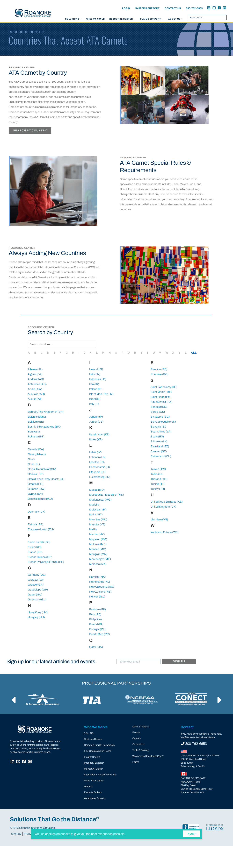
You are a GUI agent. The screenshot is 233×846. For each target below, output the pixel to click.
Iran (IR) (94, 384)
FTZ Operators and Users (97, 751)
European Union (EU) (41, 529)
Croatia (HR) (35, 483)
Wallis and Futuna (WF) (165, 532)
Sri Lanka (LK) (159, 441)
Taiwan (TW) (158, 469)
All (194, 352)
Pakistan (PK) (97, 609)
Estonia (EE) (35, 524)
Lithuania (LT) (97, 472)
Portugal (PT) (97, 629)
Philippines (95, 619)
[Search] (224, 17)
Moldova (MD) (98, 544)
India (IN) (94, 374)
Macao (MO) (97, 489)
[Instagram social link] (224, 8)
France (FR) (35, 552)
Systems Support (147, 8)
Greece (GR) (36, 584)
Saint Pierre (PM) (161, 396)
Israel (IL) (94, 398)
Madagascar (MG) (100, 499)
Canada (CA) (36, 449)
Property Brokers (93, 792)
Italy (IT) (94, 403)
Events (136, 732)
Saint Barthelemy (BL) (164, 387)
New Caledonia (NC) (101, 586)
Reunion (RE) (159, 369)
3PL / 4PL (89, 733)
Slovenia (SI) (158, 426)
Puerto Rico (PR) (99, 634)
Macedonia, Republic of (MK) (106, 494)
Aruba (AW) (35, 389)
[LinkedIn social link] (208, 8)
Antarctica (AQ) (37, 384)
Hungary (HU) (36, 617)
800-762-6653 (194, 8)
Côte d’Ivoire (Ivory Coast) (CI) (46, 479)
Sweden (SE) (159, 451)
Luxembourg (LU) (99, 476)
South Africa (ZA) (161, 431)
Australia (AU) (36, 394)
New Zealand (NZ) (100, 591)
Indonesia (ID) (97, 379)
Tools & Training (140, 750)
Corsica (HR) (36, 474)
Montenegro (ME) (100, 559)
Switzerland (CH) (161, 456)
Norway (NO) (97, 596)
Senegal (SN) (159, 406)
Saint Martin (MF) (161, 391)
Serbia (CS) (158, 411)
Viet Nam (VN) (159, 519)
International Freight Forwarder (100, 774)
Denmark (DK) (36, 511)
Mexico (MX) (97, 534)
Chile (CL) (34, 464)
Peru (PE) (95, 614)
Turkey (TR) (158, 488)
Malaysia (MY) (98, 509)
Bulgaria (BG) (36, 436)
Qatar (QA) (96, 646)
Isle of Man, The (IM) (101, 394)
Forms (135, 762)
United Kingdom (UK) (163, 506)
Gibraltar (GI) (36, 579)
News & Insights (140, 726)
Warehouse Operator (95, 798)
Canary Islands (37, 454)
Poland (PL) (96, 624)
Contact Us (173, 8)
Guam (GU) (35, 594)
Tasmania (157, 474)
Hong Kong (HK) (38, 612)
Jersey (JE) (96, 421)
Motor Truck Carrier (94, 780)
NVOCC (88, 786)
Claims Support (150, 19)
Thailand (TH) (159, 479)
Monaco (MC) (97, 549)
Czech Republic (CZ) (40, 498)
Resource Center (121, 19)
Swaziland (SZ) (160, 446)
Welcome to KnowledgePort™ (148, 756)
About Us (174, 19)
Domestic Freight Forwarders (99, 745)
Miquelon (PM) (98, 539)
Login (126, 8)
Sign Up (179, 661)
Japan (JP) (96, 416)
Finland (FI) (35, 547)
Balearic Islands (37, 416)
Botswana (34, 431)
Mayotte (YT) (97, 524)
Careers (136, 738)
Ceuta (31, 459)
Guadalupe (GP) (38, 589)
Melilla (93, 529)
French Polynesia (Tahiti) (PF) (46, 561)
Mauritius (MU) (98, 519)
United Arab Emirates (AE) (167, 501)
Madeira (94, 504)
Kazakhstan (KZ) (99, 434)
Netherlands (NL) (99, 581)
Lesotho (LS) (97, 462)
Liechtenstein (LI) (99, 467)
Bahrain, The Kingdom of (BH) (46, 411)
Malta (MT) (96, 514)
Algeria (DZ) (35, 374)
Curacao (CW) (36, 488)
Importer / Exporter (94, 763)
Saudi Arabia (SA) (161, 401)
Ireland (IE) (96, 389)
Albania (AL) (35, 369)
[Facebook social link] (218, 8)
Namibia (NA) (97, 576)
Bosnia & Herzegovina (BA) (44, 426)
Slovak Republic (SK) (163, 421)
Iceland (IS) (96, 369)
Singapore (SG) (160, 416)
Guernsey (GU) (37, 599)
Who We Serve (95, 19)
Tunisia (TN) (158, 483)
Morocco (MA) (98, 564)
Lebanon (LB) (97, 457)
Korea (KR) (96, 439)
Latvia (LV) (95, 452)
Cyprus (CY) (35, 493)
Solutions (72, 19)
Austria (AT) (35, 398)
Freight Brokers (92, 757)
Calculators (138, 744)
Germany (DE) (37, 574)
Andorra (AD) (36, 379)
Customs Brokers (93, 739)
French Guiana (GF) (40, 557)
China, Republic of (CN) (42, 469)
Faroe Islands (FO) (39, 542)
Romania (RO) (160, 374)
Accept (193, 834)
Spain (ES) (157, 436)
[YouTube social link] (213, 8)
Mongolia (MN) (98, 554)
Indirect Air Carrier (93, 768)
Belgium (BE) (36, 421)
